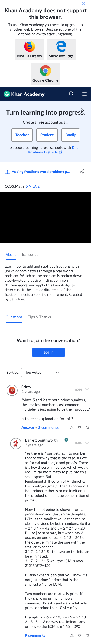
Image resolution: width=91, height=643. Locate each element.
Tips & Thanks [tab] (39, 317)
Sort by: (13, 372)
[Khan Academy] (22, 94)
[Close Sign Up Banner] (82, 109)
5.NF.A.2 (33, 186)
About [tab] (11, 254)
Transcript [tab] (29, 254)
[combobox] (41, 372)
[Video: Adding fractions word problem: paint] (45, 217)
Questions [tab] (14, 317)
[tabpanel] (45, 281)
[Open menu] (84, 94)
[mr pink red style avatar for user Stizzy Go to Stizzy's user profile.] (11, 390)
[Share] (82, 171)
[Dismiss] (83, 3)
